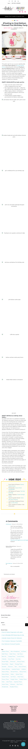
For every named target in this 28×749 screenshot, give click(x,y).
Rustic (3, 681)
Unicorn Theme (5, 684)
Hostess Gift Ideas (6, 669)
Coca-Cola (18, 659)
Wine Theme (19, 684)
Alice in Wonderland (15, 651)
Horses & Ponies (22, 666)
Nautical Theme (5, 676)
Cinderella (4, 659)
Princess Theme (5, 679)
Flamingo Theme (18, 664)
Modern (12, 674)
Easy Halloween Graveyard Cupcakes (11, 644)
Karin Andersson (9, 563)
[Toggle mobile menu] (25, 12)
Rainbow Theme (23, 679)
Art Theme (23, 651)
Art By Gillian (14, 503)
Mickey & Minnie (5, 674)
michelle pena (8, 524)
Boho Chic (4, 656)
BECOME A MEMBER (16, 3)
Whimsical (12, 684)
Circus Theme (11, 659)
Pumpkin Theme (14, 679)
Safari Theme (9, 681)
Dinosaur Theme (20, 661)
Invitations (23, 669)
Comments (14, 29)
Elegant (11, 664)
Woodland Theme (14, 686)
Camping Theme (11, 656)
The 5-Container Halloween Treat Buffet (12, 641)
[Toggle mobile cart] (19, 12)
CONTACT (13, 711)
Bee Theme (20, 654)
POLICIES (13, 709)
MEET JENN (14, 708)
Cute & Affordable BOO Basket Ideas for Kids (13, 635)
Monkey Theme (19, 674)
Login (9, 3)
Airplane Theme (5, 651)
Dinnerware (12, 661)
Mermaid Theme (14, 671)
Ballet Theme (5, 654)
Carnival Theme (20, 656)
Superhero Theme (18, 681)
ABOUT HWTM (14, 706)
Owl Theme (13, 676)
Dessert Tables (5, 661)
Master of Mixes (5, 671)
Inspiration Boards (16, 669)
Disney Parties (5, 664)
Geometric (4, 666)
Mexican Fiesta (23, 671)
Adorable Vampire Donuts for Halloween (12, 638)
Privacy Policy (19, 740)
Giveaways (10, 666)
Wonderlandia (5, 686)
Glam (16, 666)
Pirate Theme (20, 676)
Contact (16, 742)
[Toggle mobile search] (22, 12)
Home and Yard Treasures (16, 498)
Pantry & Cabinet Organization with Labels (12, 632)
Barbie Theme (13, 654)
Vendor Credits (18, 27)
